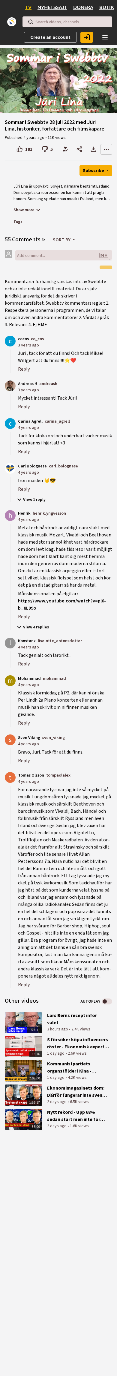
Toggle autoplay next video (107, 1001)
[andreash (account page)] (10, 385)
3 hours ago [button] (58, 1029)
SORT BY (62, 240)
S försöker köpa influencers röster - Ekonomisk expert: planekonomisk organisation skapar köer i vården (77, 1043)
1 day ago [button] (56, 1053)
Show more (24, 210)
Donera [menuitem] (83, 7)
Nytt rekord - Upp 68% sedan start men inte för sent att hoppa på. (73, 1116)
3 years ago (28, 345)
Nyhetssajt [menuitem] (52, 7)
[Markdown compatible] (103, 255)
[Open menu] (105, 37)
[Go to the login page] (86, 37)
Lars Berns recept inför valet (72, 1019)
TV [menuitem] (28, 7)
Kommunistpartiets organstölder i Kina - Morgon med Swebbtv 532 (74, 1068)
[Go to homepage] (13, 22)
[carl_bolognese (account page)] (10, 468)
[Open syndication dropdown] (44, 240)
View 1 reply (34, 500)
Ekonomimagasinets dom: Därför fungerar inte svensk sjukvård (77, 1092)
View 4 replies (36, 627)
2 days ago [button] (57, 1102)
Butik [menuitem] (106, 7)
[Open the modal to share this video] (79, 149)
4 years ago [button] (34, 138)
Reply (24, 369)
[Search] (30, 21)
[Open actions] (106, 149)
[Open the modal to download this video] (93, 149)
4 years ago (28, 427)
